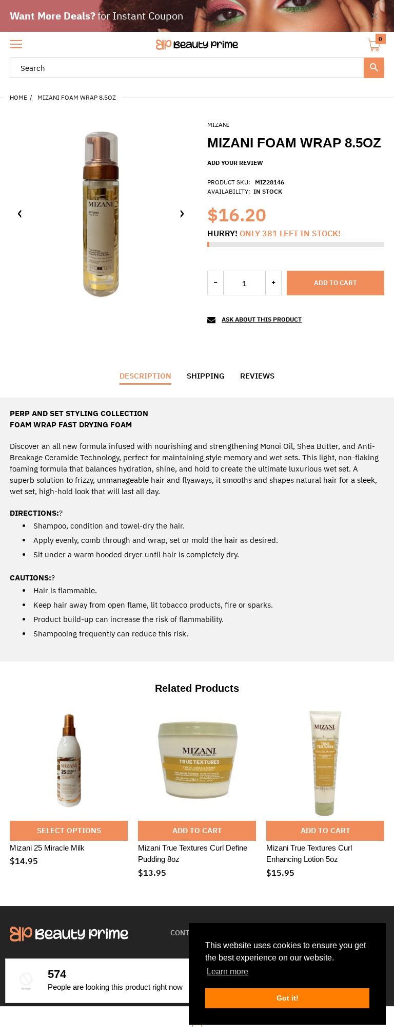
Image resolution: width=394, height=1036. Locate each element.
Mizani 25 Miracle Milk (47, 847)
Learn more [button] (227, 971)
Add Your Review (235, 162)
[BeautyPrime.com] (197, 45)
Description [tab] (145, 376)
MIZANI (218, 124)
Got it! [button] (288, 998)
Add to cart (335, 282)
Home (18, 97)
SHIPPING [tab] (206, 376)
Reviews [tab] (257, 376)
